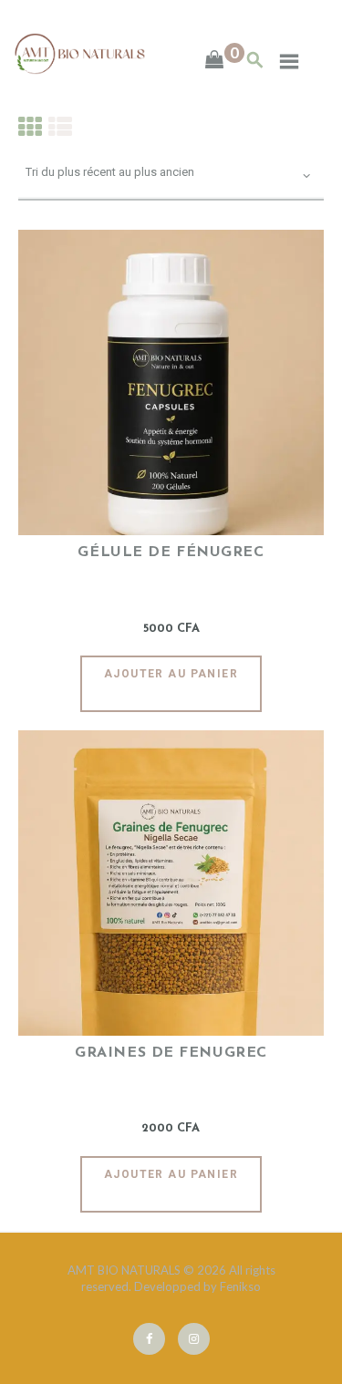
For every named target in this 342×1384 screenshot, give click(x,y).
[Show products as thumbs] (30, 126)
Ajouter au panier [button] (171, 673)
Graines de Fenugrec (171, 1053)
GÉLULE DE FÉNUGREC (171, 552)
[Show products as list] (60, 126)
